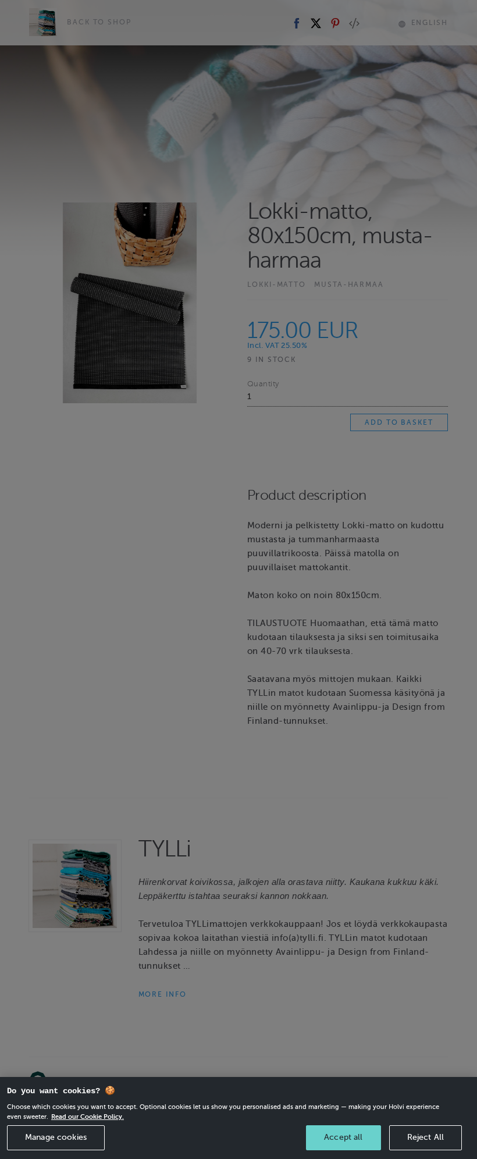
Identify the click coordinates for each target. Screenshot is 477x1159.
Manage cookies (56, 1137)
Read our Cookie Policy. (87, 1116)
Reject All (425, 1137)
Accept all (343, 1137)
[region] (238, 1118)
